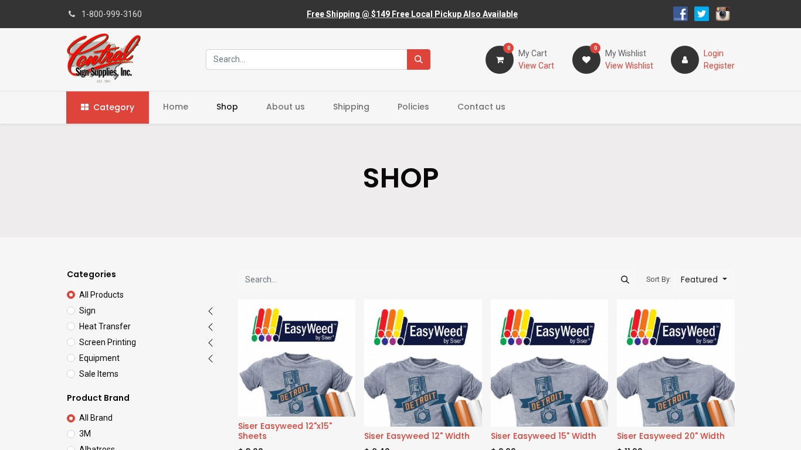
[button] (704, 280)
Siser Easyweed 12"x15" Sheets (285, 431)
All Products (101, 294)
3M (85, 433)
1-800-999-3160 (112, 14)
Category (113, 107)
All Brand (96, 417)
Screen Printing (107, 342)
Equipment (99, 358)
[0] (500, 58)
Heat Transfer (105, 326)
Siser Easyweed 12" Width (417, 436)
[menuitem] (175, 106)
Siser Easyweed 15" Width (543, 436)
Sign (87, 310)
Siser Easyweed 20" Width (671, 436)
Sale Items (98, 374)
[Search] (418, 59)
